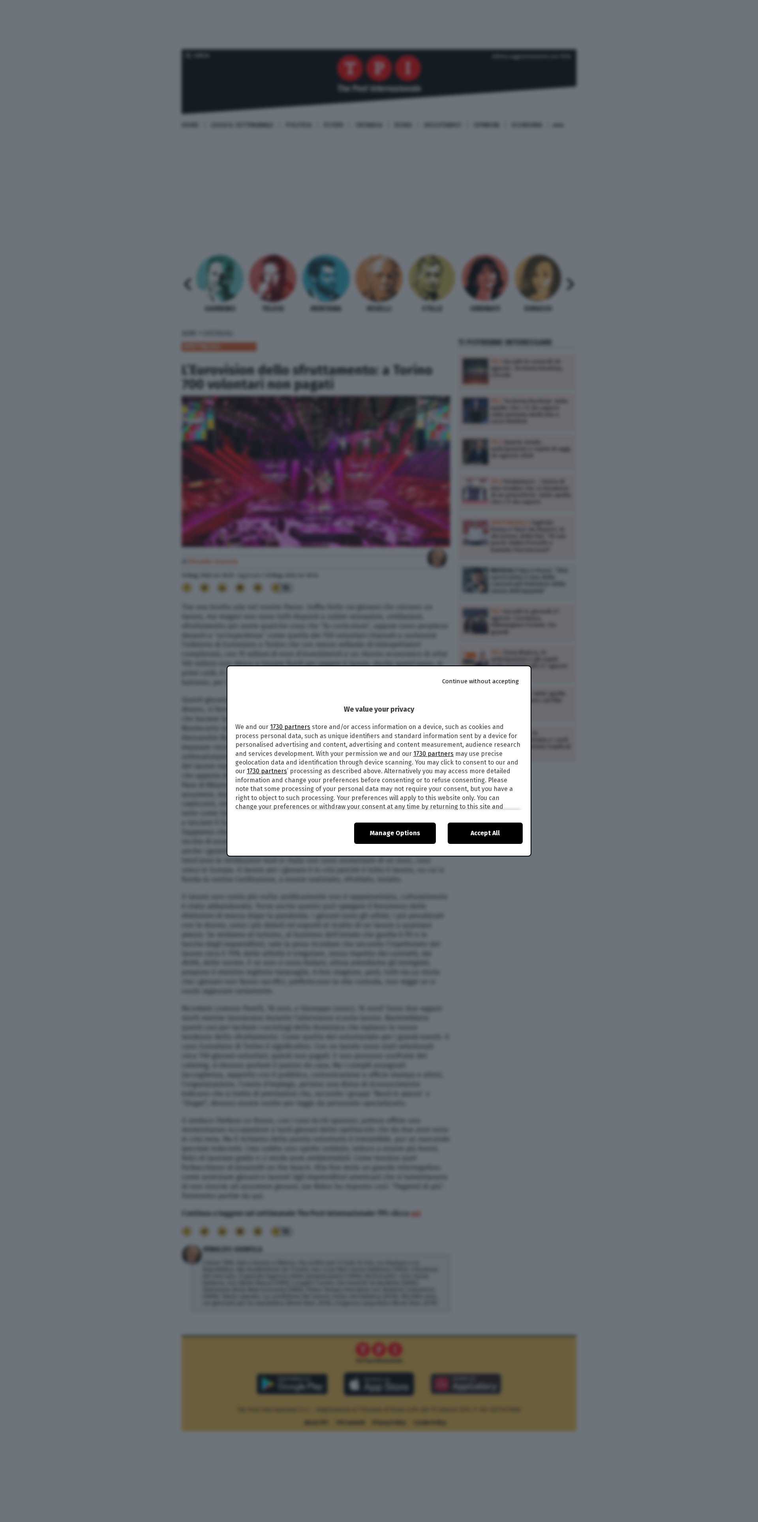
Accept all (485, 833)
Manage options (395, 833)
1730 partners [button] (290, 727)
